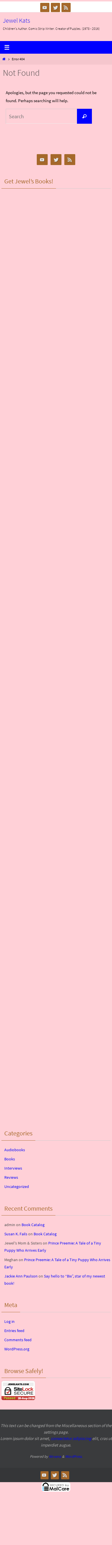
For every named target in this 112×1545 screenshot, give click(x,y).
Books (9, 1159)
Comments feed (18, 1339)
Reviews (11, 1177)
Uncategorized (16, 1186)
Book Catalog (33, 1224)
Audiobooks (14, 1149)
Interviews (13, 1168)
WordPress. (73, 1456)
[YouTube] (44, 7)
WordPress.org (16, 1349)
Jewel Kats (16, 20)
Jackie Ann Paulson (21, 1276)
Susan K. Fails (15, 1233)
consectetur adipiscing (71, 1438)
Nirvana (55, 1456)
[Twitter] (55, 7)
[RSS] (66, 7)
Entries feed (14, 1330)
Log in (9, 1321)
